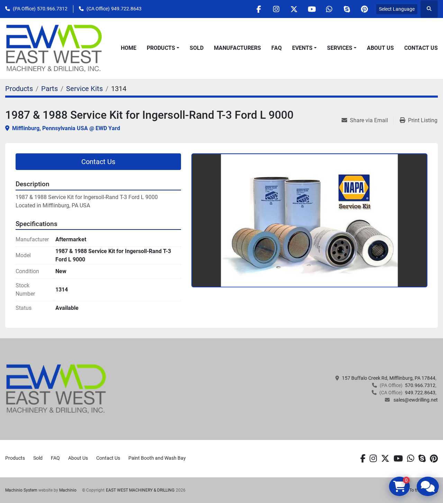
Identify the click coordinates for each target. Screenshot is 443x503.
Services (339, 48)
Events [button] (302, 48)
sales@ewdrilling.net (415, 400)
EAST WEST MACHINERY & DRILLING (140, 490)
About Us (380, 48)
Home (128, 48)
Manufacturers (237, 48)
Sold (197, 48)
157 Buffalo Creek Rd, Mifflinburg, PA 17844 (388, 378)
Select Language (397, 9)
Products (161, 48)
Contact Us (421, 48)
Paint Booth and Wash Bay (157, 458)
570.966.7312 (52, 8)
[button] (163, 48)
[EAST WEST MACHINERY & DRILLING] (56, 389)
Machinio (67, 490)
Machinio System (21, 490)
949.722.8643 (126, 8)
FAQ (276, 48)
